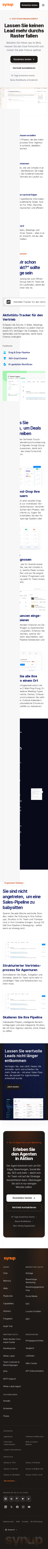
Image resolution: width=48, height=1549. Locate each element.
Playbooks (8, 1296)
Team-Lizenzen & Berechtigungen (11, 1363)
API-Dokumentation (35, 1371)
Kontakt (6, 1401)
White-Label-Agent (12, 1386)
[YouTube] (29, 1507)
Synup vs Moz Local (34, 1475)
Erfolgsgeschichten (34, 1340)
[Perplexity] (11, 1499)
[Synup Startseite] (8, 5)
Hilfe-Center (31, 1363)
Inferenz (7, 1311)
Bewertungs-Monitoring (32, 1281)
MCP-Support (9, 1378)
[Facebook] (17, 1507)
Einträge (29, 1273)
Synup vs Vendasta (12, 1475)
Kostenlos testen (30, 5)
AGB (18, 1521)
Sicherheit (7, 1408)
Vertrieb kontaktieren (24, 68)
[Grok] (28, 1499)
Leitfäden (30, 1355)
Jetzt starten (13, 1087)
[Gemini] (22, 1499)
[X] (11, 1507)
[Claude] (17, 1499)
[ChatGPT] (5, 1499)
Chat (5, 1273)
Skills (5, 1288)
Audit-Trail (7, 1326)
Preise (6, 1416)
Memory (7, 1280)
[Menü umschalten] (43, 5)
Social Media (31, 1296)
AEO (28, 1319)
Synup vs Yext (9, 1462)
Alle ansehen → (10, 1481)
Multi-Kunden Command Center (12, 1340)
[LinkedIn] (5, 1507)
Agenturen (8, 1436)
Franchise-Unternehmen (9, 1443)
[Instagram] (23, 1507)
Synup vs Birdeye (33, 1462)
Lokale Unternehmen (12, 1450)
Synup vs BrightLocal (34, 1469)
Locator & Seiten (33, 1311)
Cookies (25, 1521)
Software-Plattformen (35, 1436)
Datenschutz (8, 1521)
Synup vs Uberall (11, 1469)
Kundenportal (9, 1348)
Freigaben (7, 1318)
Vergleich (30, 1348)
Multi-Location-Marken (32, 1443)
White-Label (9, 1356)
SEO (27, 1303)
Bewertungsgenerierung (35, 1288)
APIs (5, 1371)
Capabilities (8, 1303)
